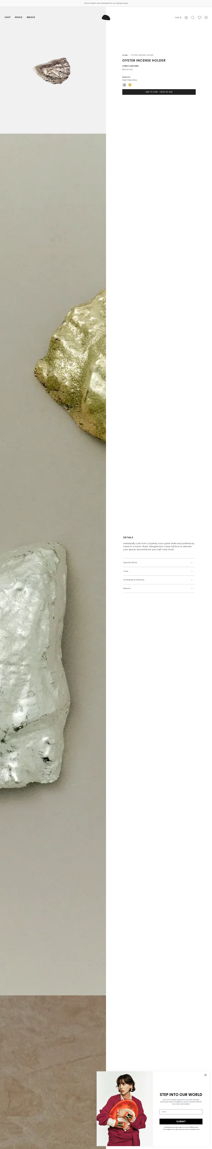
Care (125, 571)
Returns (127, 588)
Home (125, 55)
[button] (7, 18)
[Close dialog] (205, 1075)
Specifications (130, 562)
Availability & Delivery (133, 580)
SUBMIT (181, 1121)
